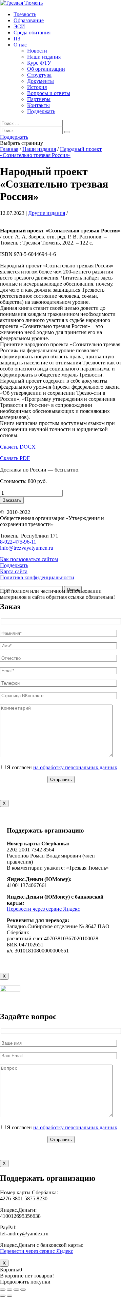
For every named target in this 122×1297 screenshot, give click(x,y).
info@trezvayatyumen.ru (26, 548)
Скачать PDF (15, 458)
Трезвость (25, 14)
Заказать (12, 500)
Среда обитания (32, 32)
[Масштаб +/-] (23, 1290)
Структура (39, 75)
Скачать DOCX (18, 447)
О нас (20, 44)
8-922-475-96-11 (18, 542)
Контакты (38, 105)
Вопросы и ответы (48, 93)
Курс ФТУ (39, 63)
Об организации (46, 69)
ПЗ (17, 38)
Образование (29, 20)
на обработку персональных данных (75, 767)
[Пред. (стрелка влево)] (2, 1296)
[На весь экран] (16, 1290)
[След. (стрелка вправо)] (9, 1296)
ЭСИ (19, 26)
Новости (37, 51)
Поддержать (41, 111)
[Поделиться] (9, 1290)
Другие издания (46, 213)
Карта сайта (13, 571)
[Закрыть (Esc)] (2, 1290)
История (37, 87)
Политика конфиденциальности (37, 577)
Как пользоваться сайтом (29, 559)
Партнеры (38, 99)
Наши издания (44, 57)
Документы (40, 81)
